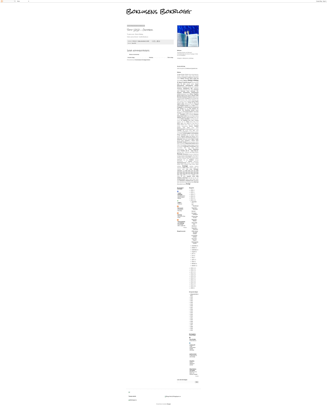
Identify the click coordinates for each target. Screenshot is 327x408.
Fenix (184, 107)
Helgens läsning (195, 116)
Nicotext (178, 140)
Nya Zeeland (193, 142)
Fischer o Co (179, 111)
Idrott (189, 120)
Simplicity (192, 361)
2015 (192, 276)
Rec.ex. (196, 150)
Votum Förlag (192, 179)
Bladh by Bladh (181, 84)
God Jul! (193, 211)
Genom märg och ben (195, 217)
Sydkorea (196, 166)
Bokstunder (180, 208)
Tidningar (195, 169)
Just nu (196, 123)
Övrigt (188, 184)
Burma (191, 98)
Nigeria (182, 140)
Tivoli (184, 170)
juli (192, 253)
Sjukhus (196, 158)
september (194, 249)
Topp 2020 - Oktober (194, 220)
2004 (191, 330)
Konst (188, 127)
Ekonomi (192, 104)
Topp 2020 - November (195, 208)
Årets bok (196, 182)
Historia (179, 117)
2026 (192, 190)
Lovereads (183, 134)
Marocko (178, 136)
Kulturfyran (191, 129)
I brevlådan (187, 118)
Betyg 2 (186, 80)
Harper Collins (183, 116)
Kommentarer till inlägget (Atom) (142, 59)
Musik (197, 137)
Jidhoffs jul (194, 226)
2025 (192, 192)
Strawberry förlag (187, 164)
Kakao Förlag (187, 124)
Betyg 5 (181, 82)
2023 (192, 194)
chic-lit (178, 99)
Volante (187, 179)
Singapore (184, 158)
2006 (191, 326)
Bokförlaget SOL (194, 91)
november (194, 245)
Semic (189, 157)
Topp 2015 (187, 172)
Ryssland (183, 155)
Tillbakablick (179, 170)
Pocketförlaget (192, 146)
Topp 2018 (182, 173)
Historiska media (185, 117)
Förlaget (183, 113)
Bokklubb (179, 92)
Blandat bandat (190, 84)
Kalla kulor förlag (194, 124)
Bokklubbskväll (194, 92)
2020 (192, 200)
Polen (185, 147)
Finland (196, 110)
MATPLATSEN (193, 354)
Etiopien (190, 105)
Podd (197, 146)
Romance (185, 154)
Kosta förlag (195, 127)
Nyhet (197, 142)
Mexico (197, 136)
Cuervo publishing (187, 101)
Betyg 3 (191, 80)
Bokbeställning (180, 85)
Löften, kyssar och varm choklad (195, 232)
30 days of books (184, 74)
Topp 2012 (193, 170)
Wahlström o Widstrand (185, 180)
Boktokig (180, 215)
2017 (192, 272)
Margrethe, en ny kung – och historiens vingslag (193, 373)
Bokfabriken (179, 88)
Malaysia (196, 134)
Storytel (196, 162)
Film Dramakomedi (194, 107)
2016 (192, 274)
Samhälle (179, 157)
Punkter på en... (185, 150)
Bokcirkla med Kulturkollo (193, 86)
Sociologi (196, 159)
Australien (184, 77)
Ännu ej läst (179, 184)
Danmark (179, 102)
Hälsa (182, 118)
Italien (178, 123)
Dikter (183, 102)
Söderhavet (179, 167)
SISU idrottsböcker (191, 158)
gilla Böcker (196, 113)
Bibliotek (185, 82)
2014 (192, 278)
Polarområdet (179, 147)
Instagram (179, 121)
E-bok (189, 102)
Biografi (189, 82)
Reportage (179, 152)
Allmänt (186, 75)
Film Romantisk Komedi (188, 110)
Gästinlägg (191, 114)
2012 (192, 282)
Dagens (193, 101)
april (193, 259)
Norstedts (179, 142)
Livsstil (184, 133)
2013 (192, 280)
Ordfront (196, 143)
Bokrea (188, 94)
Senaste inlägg (130, 57)
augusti (194, 251)
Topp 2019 (187, 173)
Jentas (185, 123)
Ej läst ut (194, 102)
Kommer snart (181, 127)
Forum (191, 111)
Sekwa (186, 157)
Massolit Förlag (185, 136)
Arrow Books (179, 77)
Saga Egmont (195, 155)
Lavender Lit (180, 130)
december (194, 201)
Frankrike (179, 113)
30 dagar (179, 74)
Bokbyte (196, 85)
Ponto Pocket (195, 147)
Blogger (169, 404)
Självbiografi (179, 159)
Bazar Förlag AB (194, 78)
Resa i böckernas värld (187, 152)
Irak (182, 121)
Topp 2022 (183, 174)
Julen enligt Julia (194, 223)
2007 (191, 324)
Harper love (189, 116)
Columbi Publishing (192, 99)
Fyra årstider (193, 339)
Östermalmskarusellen (195, 242)
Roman (179, 154)
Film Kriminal (192, 108)
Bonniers (179, 97)
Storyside (193, 162)
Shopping (194, 157)
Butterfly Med (195, 98)
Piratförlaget (186, 146)
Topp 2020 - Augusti (194, 239)
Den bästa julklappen (195, 214)
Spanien (190, 161)
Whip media (179, 182)
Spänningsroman (181, 162)
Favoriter (196, 105)
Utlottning (179, 177)
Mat (190, 136)
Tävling (193, 176)
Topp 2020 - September (195, 228)
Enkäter (186, 105)
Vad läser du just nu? (193, 177)
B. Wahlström (189, 77)
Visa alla (185, 227)
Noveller (185, 142)
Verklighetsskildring (181, 179)
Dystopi (186, 102)
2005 (191, 328)
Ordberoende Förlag (190, 143)
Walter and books (194, 180)
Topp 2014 (182, 172)
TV (181, 176)
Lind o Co (185, 132)
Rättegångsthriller (188, 155)
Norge (197, 140)
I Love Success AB (194, 118)
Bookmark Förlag (186, 97)
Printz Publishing (193, 149)
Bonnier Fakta (195, 95)
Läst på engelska (190, 134)
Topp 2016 (193, 172)
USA (197, 176)
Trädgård (193, 174)
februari (194, 263)
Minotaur (183, 137)
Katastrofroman (185, 126)
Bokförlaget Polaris (185, 91)
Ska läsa (185, 159)
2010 (192, 286)
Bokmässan (183, 94)
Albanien (179, 75)
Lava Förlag (196, 129)
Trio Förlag (188, 174)
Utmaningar (185, 177)
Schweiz (183, 157)
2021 (192, 198)
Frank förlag (195, 111)
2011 (192, 284)
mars (193, 261)
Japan (182, 123)
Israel (197, 121)
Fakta (193, 105)
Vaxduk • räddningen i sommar (192, 363)
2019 (192, 268)
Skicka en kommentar (134, 54)
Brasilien (183, 98)
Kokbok (196, 126)
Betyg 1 (181, 80)
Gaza (192, 113)
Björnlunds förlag (195, 82)
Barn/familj (187, 78)
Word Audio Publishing (186, 182)
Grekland (187, 114)
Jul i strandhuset (195, 205)
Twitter (184, 176)
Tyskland (189, 176)
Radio (192, 150)
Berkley (178, 80)
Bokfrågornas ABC (188, 88)
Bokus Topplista (194, 94)
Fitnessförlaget (186, 111)
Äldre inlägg (170, 57)
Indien (192, 120)
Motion (194, 137)
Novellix (188, 142)
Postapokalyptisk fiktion (182, 149)
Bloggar (196, 84)
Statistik (188, 162)
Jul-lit (188, 123)
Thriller (183, 169)
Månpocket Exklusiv (187, 139)
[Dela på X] (156, 41)
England (182, 105)
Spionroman (196, 161)
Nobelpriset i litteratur (190, 140)
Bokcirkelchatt (184, 86)
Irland (187, 121)
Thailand (191, 167)
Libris (194, 130)
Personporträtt (180, 146)
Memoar (193, 136)
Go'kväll (182, 114)
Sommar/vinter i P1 (182, 161)
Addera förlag (191, 74)
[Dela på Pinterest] (159, 41)
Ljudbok (188, 133)
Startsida (151, 57)
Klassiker (191, 126)
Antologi (196, 75)
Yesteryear (180, 203)
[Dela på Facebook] (157, 41)
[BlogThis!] (154, 41)
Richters (196, 152)
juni (193, 255)
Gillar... (178, 114)
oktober (194, 247)
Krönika (187, 129)
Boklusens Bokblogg (158, 11)
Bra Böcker (193, 96)
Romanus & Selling (192, 154)
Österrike (184, 184)
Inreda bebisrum (193, 340)
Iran (184, 121)
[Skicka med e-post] (153, 41)
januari (193, 265)
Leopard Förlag (188, 130)
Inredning (196, 120)
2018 (192, 270)
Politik (189, 147)
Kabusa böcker (180, 124)
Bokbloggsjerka (189, 85)
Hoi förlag (191, 117)
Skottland (191, 160)
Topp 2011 (187, 170)
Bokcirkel (179, 86)
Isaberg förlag (193, 121)
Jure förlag (192, 123)
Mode (187, 137)
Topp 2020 (134, 43)
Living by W (192, 345)
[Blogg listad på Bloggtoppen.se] (173, 396)
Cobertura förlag (184, 99)
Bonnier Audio (180, 95)
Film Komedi (180, 108)
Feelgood (179, 107)
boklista (179, 94)
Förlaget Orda (188, 113)
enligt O (179, 202)
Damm (196, 101)
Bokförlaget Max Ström (188, 89)
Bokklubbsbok (186, 92)
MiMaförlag (179, 137)
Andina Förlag (192, 75)
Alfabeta (183, 75)
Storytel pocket (180, 164)
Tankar (184, 167)
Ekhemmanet (187, 104)
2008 (191, 323)
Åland (192, 182)
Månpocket (179, 139)
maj (193, 257)
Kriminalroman (181, 129)
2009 (192, 288)
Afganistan (196, 74)
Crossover (182, 101)
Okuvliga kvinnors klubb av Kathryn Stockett (181, 197)
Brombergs (187, 98)
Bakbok (182, 78)
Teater (187, 167)
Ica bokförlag (184, 120)
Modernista (190, 137)
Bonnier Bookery (187, 95)
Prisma (178, 150)
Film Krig (186, 108)
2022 (192, 196)
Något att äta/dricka (181, 143)
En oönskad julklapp (194, 236)
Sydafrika (191, 166)
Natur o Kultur (194, 139)
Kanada (178, 126)
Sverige (185, 166)
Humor (195, 117)
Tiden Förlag (189, 169)
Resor (193, 152)
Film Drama (187, 107)
